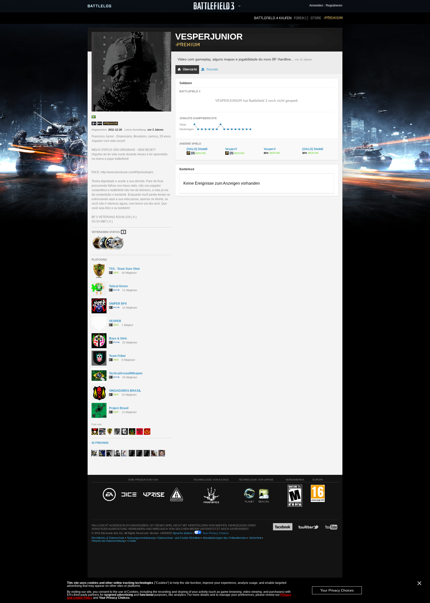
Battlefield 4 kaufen (272, 18)
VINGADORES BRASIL (125, 390)
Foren (299, 18)
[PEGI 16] (318, 493)
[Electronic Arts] (109, 494)
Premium (333, 18)
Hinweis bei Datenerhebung (108, 540)
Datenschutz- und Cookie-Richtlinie (179, 537)
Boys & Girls (118, 338)
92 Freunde (100, 442)
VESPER (115, 321)
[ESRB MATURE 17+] (295, 496)
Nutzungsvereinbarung (141, 537)
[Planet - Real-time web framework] (249, 495)
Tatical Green (118, 286)
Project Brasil (118, 408)
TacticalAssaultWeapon (125, 373)
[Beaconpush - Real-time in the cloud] (264, 496)
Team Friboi (117, 356)
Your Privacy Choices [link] (216, 533)
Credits (131, 540)
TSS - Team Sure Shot (124, 269)
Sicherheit (255, 537)
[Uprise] (153, 495)
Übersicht (190, 69)
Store (316, 18)
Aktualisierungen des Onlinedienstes (225, 537)
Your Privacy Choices (337, 590)
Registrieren (334, 5)
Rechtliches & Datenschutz (108, 537)
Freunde (212, 69)
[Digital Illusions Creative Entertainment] (129, 495)
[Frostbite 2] (211, 495)
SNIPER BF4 (118, 303)
